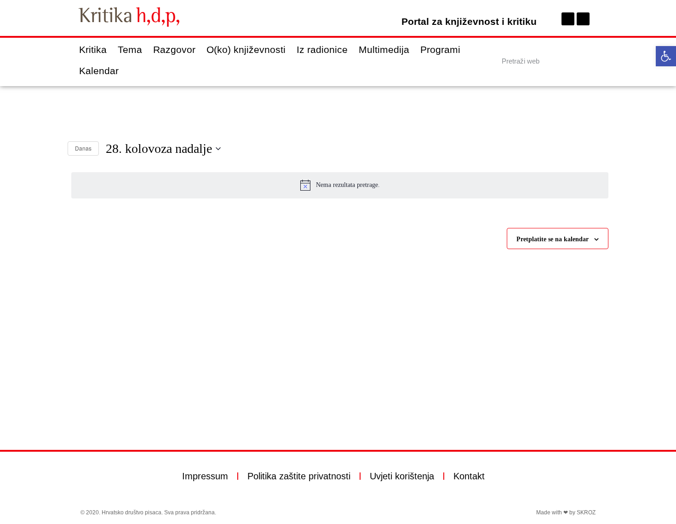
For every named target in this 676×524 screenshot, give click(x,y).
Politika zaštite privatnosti (298, 476)
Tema (130, 49)
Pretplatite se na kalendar (552, 239)
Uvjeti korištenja (402, 476)
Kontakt (469, 476)
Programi (440, 49)
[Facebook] (567, 18)
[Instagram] (583, 18)
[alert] (339, 185)
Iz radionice (322, 49)
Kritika (93, 49)
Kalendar (99, 70)
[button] (666, 56)
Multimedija (384, 49)
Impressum (205, 476)
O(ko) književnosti (246, 49)
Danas (83, 148)
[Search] (587, 60)
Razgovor (174, 49)
